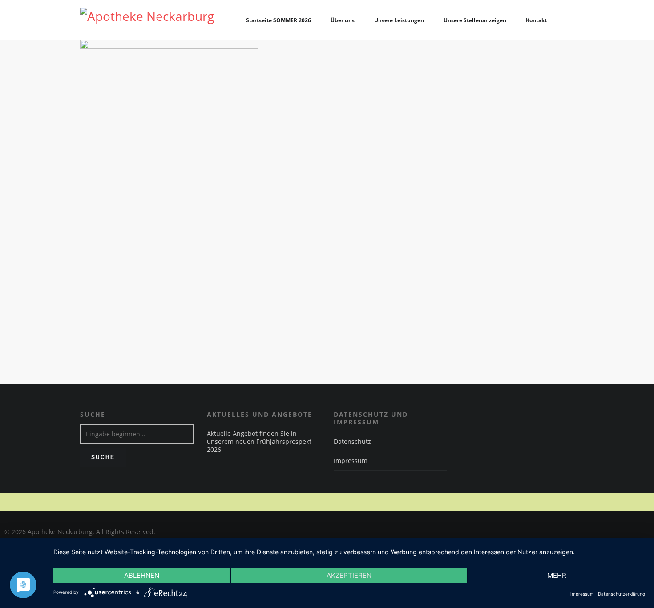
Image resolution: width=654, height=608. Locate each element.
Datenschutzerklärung (621, 593)
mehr (556, 575)
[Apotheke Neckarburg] (147, 20)
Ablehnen (141, 575)
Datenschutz (352, 441)
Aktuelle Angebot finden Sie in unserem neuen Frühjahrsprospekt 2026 (259, 442)
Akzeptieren (349, 575)
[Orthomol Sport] (327, 129)
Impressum (350, 460)
